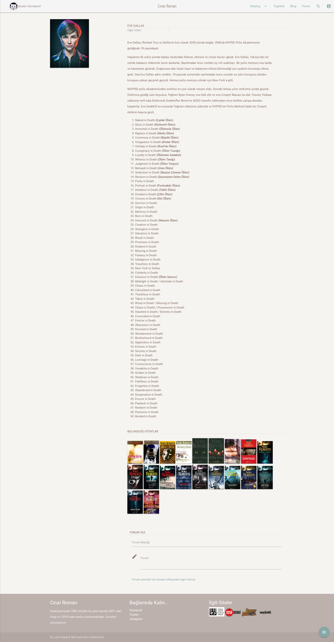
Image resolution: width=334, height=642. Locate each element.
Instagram (136, 619)
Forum (306, 6)
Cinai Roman (167, 6)
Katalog (259, 6)
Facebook (136, 610)
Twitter (134, 614)
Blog (293, 6)
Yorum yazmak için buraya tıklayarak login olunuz (163, 579)
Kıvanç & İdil (67, 637)
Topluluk (279, 6)
